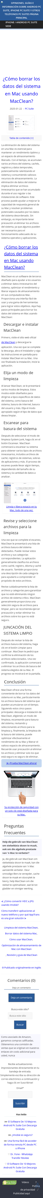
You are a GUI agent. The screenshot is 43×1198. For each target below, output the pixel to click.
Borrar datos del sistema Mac (21, 933)
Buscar (20, 1024)
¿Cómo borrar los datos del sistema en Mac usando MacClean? (21, 257)
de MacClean (8, 342)
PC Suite (29, 108)
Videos (25, 1182)
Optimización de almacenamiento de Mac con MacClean (21, 947)
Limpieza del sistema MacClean (21, 927)
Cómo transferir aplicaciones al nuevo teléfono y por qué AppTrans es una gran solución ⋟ (20, 914)
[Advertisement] (21, 51)
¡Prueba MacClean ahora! (23, 763)
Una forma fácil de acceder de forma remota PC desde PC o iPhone (20, 1144)
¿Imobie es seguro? (22, 1134)
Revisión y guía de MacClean (22, 955)
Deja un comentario (21, 997)
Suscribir (20, 1103)
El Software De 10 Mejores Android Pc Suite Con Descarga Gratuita (20, 1125)
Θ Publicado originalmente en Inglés (21, 967)
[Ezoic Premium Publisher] (9, 1183)
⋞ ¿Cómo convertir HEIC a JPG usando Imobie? (17, 903)
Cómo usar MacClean (20, 939)
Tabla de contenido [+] (21, 138)
